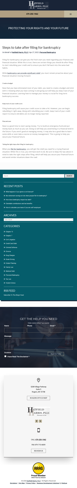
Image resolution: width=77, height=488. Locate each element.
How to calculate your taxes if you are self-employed (23, 207)
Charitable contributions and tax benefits (19, 203)
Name (6, 326)
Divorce (8, 251)
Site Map (22, 483)
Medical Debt (10, 271)
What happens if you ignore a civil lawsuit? (20, 192)
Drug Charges (10, 255)
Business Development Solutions (48, 483)
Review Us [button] (38, 451)
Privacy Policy (30, 483)
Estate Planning (11, 263)
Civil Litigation (10, 240)
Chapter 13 (9, 232)
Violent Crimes (10, 283)
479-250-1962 (32, 14)
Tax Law (8, 279)
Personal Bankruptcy (48, 52)
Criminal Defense (11, 247)
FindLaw (64, 483)
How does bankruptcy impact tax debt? (18, 200)
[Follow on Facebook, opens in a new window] (36, 421)
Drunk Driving (10, 259)
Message (7, 336)
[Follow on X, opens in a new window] (40, 421)
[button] (70, 14)
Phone (29, 326)
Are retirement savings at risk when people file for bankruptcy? (26, 196)
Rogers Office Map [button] (38, 398)
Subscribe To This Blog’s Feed (14, 295)
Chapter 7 (9, 236)
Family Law (9, 267)
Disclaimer (7, 352)
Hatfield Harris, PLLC (20, 52)
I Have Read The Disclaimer (18, 357)
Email (52, 326)
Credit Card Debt (11, 243)
